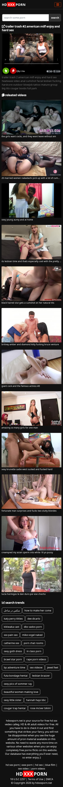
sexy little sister (13, 700)
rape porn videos (36, 659)
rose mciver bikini (40, 708)
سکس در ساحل (12, 610)
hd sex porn (12, 765)
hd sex (39, 765)
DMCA (49, 779)
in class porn (34, 651)
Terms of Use (35, 779)
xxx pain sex (11, 635)
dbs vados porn (33, 626)
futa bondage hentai (16, 675)
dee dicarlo (33, 618)
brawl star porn (13, 659)
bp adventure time (14, 667)
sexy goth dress (13, 651)
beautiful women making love (21, 692)
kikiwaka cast (11, 626)
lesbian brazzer (41, 675)
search (55, 17)
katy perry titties (13, 618)
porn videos (38, 768)
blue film (50, 765)
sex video (23, 768)
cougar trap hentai (15, 708)
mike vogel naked (32, 635)
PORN (14, 4)
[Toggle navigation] (57, 4)
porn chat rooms (33, 643)
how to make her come (37, 610)
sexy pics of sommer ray (18, 683)
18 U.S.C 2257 (17, 779)
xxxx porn (27, 765)
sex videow (36, 667)
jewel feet (52, 667)
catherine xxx (11, 643)
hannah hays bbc (36, 700)
